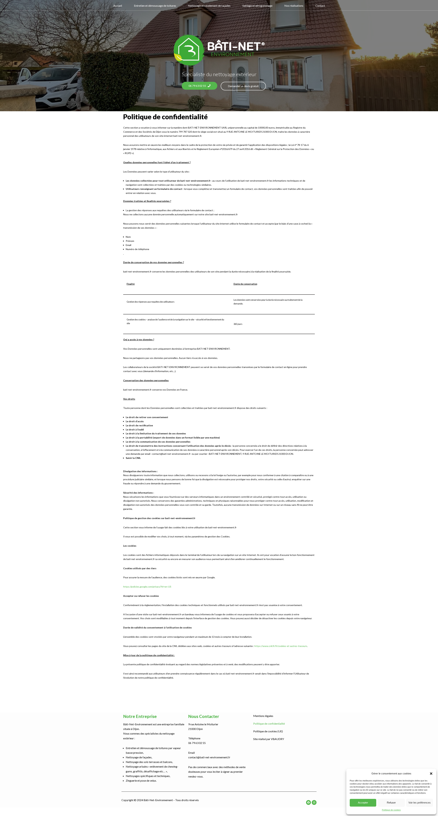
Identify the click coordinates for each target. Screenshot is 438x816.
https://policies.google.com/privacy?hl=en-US (147, 586)
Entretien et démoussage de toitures (155, 5)
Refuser (391, 802)
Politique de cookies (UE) (268, 731)
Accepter (363, 802)
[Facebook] (308, 802)
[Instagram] (314, 802)
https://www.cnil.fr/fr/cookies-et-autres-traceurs (280, 646)
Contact (320, 5)
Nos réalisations (293, 5)
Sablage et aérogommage (257, 5)
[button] (431, 773)
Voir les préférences (419, 802)
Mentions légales (263, 715)
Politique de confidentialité (269, 723)
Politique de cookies (391, 810)
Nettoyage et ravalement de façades (209, 5)
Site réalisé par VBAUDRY (268, 739)
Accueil (117, 5)
